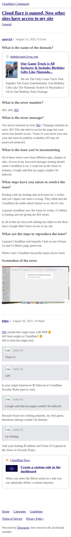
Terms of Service (12, 518)
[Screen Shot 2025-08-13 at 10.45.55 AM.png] (35, 285)
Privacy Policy (35, 518)
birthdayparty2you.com (24, 56)
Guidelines (36, 511)
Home (5, 511)
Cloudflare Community (16, 3)
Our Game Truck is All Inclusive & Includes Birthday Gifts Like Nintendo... (43, 68)
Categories (19, 511)
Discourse (23, 527)
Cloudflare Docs (20, 460)
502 (16, 110)
